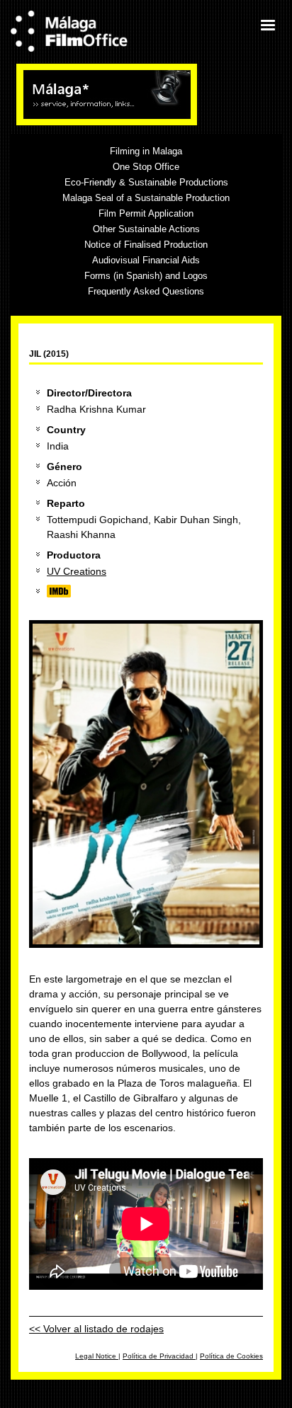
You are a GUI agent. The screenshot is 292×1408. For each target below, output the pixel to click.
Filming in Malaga (146, 151)
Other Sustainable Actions (146, 229)
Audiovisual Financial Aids (146, 260)
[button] (267, 24)
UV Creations (76, 571)
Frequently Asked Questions (146, 291)
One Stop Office (146, 166)
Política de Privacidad (159, 1356)
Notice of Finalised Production (146, 244)
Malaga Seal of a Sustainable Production (146, 198)
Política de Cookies (231, 1356)
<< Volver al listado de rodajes (96, 1328)
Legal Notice (96, 1356)
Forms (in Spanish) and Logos (146, 275)
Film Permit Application (146, 213)
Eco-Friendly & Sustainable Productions (146, 182)
